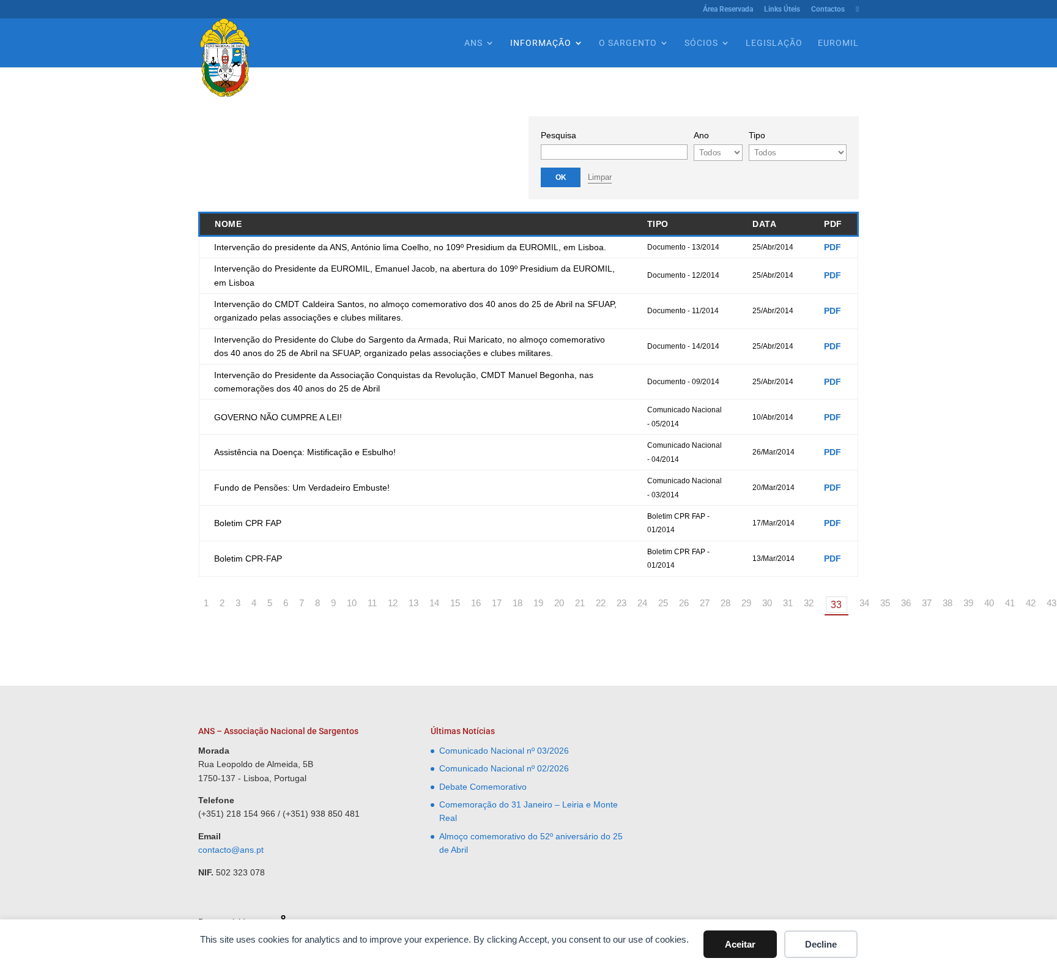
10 (352, 603)
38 (947, 603)
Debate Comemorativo (483, 787)
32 (809, 603)
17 (497, 603)
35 (885, 603)
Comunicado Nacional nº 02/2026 (504, 768)
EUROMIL (838, 43)
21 (580, 603)
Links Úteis (782, 9)
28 (725, 603)
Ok (560, 177)
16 (476, 603)
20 (559, 603)
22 (601, 603)
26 (684, 603)
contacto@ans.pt (231, 850)
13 (413, 603)
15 (455, 603)
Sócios (701, 43)
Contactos (828, 9)
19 (538, 603)
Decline (821, 944)
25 (663, 603)
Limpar (600, 177)
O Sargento (628, 43)
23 (621, 603)
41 (1010, 603)
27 (705, 603)
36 (906, 603)
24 (642, 603)
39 (968, 603)
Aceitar (740, 944)
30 (767, 603)
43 (1051, 603)
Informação (540, 43)
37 (927, 603)
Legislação (774, 43)
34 (864, 603)
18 (517, 603)
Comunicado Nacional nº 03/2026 (504, 751)
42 (1031, 603)
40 (989, 603)
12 (393, 603)
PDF (832, 247)
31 (788, 603)
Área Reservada (728, 9)
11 (372, 603)
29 (746, 603)
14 (434, 603)
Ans (473, 43)
